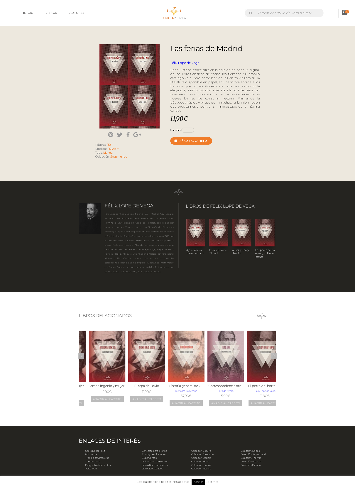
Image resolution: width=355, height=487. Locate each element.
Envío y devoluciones (154, 454)
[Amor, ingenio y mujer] (98, 356)
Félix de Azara (217, 390)
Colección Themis (251, 457)
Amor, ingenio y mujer (99, 386)
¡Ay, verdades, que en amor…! (195, 251)
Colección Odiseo (250, 450)
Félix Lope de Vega (184, 63)
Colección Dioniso (251, 465)
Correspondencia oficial (217, 386)
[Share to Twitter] (120, 134)
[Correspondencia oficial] (217, 356)
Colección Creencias (202, 454)
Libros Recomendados (155, 465)
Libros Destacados (152, 468)
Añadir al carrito (193, 140)
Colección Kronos (201, 465)
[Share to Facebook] (128, 134)
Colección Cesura (201, 450)
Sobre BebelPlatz (95, 450)
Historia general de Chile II (177, 386)
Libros (51, 13)
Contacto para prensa (154, 450)
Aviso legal (91, 468)
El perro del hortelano (257, 386)
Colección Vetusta (251, 461)
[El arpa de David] (138, 356)
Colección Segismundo (254, 454)
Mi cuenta (91, 454)
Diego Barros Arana (178, 390)
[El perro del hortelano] (256, 356)
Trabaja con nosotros (97, 457)
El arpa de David (138, 386)
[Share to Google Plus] (137, 134)
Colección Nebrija (201, 468)
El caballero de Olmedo (217, 251)
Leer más (212, 481)
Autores (76, 13)
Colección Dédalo (201, 457)
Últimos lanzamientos (155, 461)
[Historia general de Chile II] (177, 356)
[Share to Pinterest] (110, 134)
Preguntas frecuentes (98, 465)
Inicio (28, 13)
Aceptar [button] (198, 481)
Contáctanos (92, 461)
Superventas (149, 457)
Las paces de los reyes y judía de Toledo (265, 253)
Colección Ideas (200, 461)
